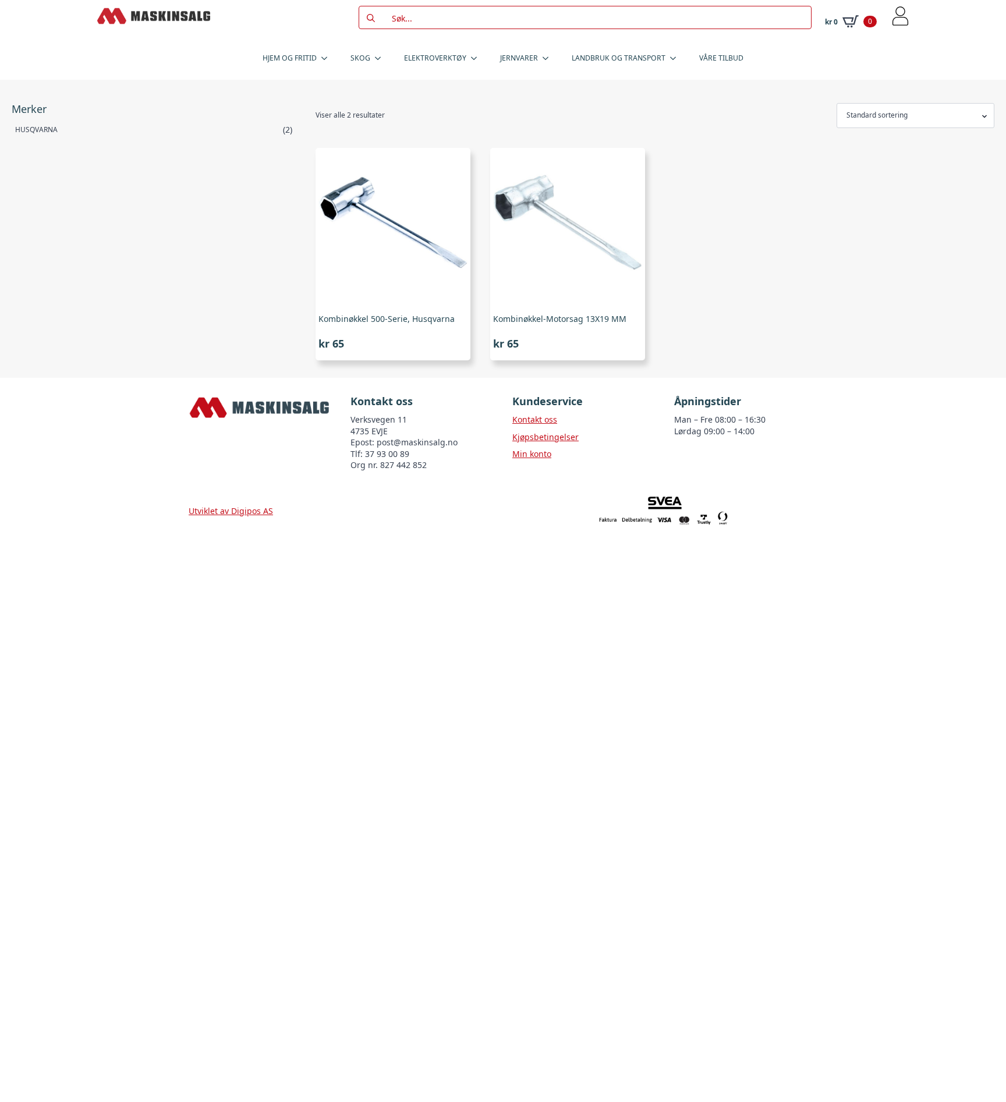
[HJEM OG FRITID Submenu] (328, 58)
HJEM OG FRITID (290, 58)
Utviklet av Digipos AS (231, 510)
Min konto (531, 453)
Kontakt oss (534, 419)
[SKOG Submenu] (381, 58)
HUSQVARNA (36, 129)
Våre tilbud (721, 58)
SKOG (360, 58)
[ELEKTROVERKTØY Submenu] (477, 58)
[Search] (370, 18)
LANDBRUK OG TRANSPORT (618, 58)
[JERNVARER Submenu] (549, 58)
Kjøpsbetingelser (545, 436)
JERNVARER (519, 58)
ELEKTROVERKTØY (435, 58)
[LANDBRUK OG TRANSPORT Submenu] (676, 58)
